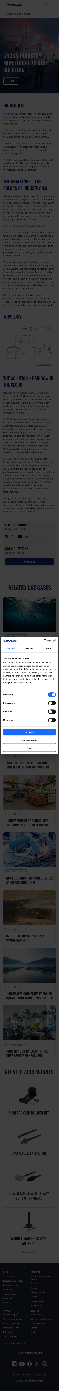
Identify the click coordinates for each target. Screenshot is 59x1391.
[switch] (52, 703)
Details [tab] (29, 648)
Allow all (29, 732)
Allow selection (29, 740)
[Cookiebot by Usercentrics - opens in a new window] (44, 641)
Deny (29, 748)
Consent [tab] (10, 648)
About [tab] (48, 648)
